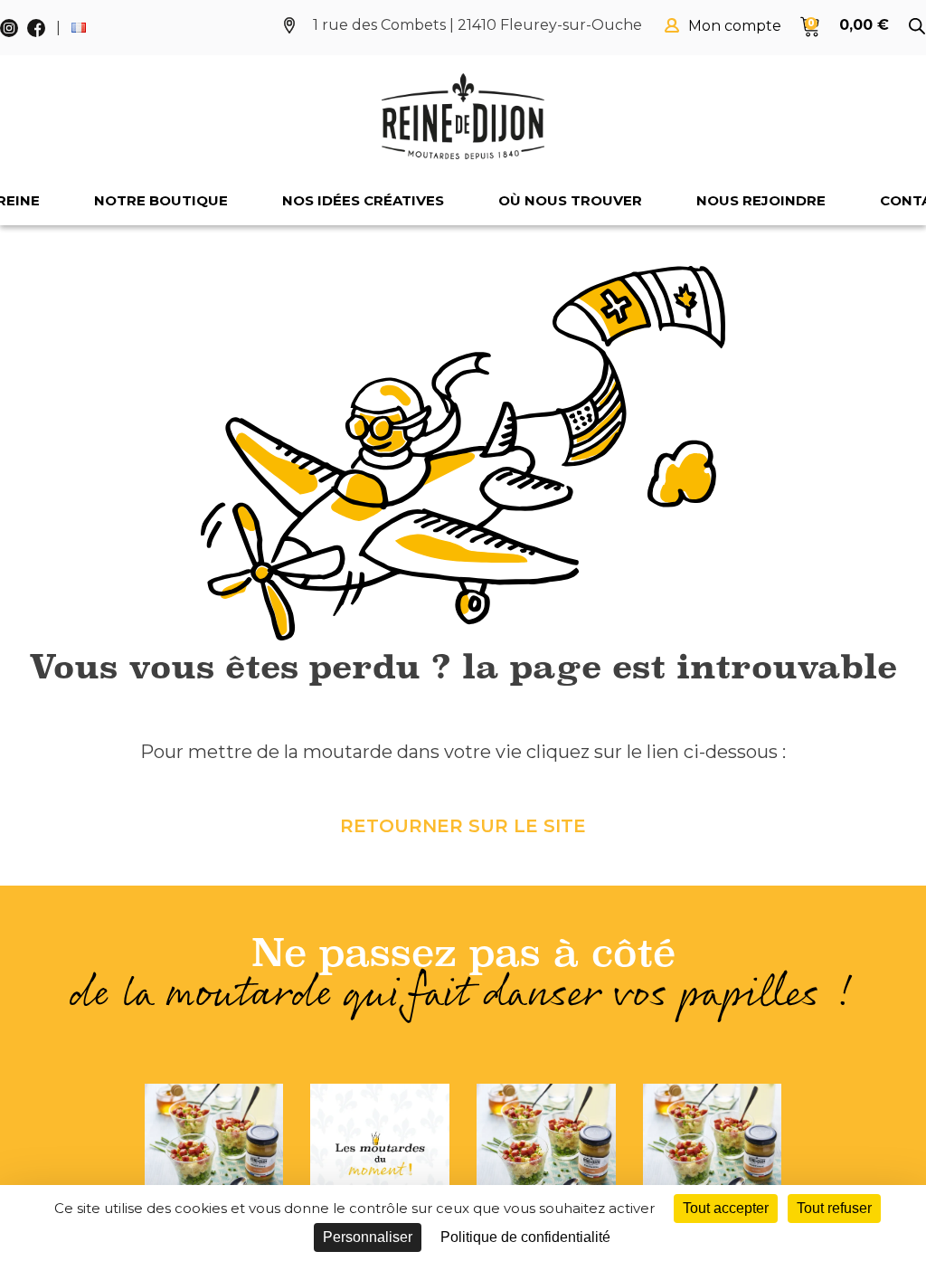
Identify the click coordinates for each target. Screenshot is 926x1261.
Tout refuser (834, 1208)
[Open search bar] (917, 26)
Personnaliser (367, 1237)
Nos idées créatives (363, 200)
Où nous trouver (570, 200)
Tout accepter (726, 1208)
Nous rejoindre (761, 200)
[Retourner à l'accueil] (463, 116)
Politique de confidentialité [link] (525, 1237)
